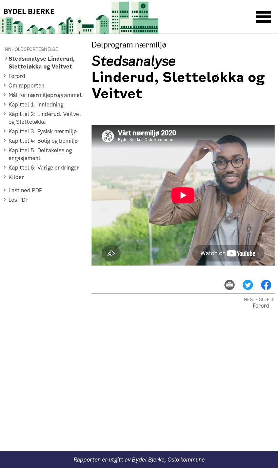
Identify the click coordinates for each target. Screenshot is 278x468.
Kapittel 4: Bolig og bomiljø (43, 141)
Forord (16, 76)
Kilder (16, 177)
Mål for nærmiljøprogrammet (45, 95)
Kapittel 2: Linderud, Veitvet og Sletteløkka (44, 118)
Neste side (257, 300)
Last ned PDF (25, 190)
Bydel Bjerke (29, 11)
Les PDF (18, 200)
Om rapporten (26, 86)
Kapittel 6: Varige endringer (43, 168)
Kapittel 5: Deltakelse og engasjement (40, 154)
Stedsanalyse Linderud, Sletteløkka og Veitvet (41, 63)
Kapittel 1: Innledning (35, 105)
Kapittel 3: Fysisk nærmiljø (42, 131)
